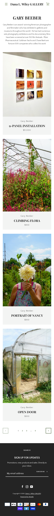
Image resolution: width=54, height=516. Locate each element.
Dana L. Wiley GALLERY (27, 4)
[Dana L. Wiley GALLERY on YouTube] (31, 486)
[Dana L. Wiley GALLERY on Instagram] (27, 486)
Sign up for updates (27, 457)
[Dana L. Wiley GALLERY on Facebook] (22, 486)
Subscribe (40, 471)
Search (27, 450)
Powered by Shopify (27, 497)
